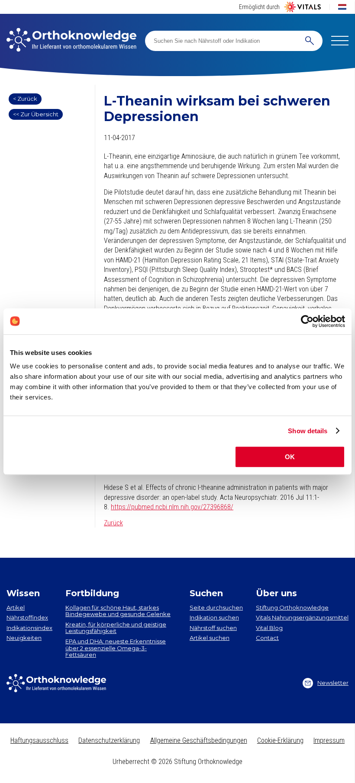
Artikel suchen (209, 637)
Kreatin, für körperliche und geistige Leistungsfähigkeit (115, 628)
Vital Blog (269, 627)
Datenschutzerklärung (109, 740)
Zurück (113, 523)
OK (290, 456)
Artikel (15, 607)
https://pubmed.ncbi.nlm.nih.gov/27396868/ (172, 507)
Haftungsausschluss (39, 740)
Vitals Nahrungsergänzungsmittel (302, 617)
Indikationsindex (29, 627)
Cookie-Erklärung (280, 740)
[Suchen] (310, 41)
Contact (267, 637)
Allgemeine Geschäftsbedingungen (198, 740)
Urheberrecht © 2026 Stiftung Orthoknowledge (177, 761)
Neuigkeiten (24, 637)
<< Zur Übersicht (35, 114)
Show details (307, 431)
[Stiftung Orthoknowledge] (71, 40)
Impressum (329, 740)
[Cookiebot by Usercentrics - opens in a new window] (307, 321)
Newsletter (333, 682)
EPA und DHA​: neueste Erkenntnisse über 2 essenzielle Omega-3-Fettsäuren (115, 648)
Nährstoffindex (27, 617)
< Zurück (25, 98)
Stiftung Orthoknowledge (292, 607)
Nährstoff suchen (213, 627)
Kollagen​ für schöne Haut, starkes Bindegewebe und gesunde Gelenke (118, 611)
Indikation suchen (214, 617)
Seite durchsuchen (216, 607)
